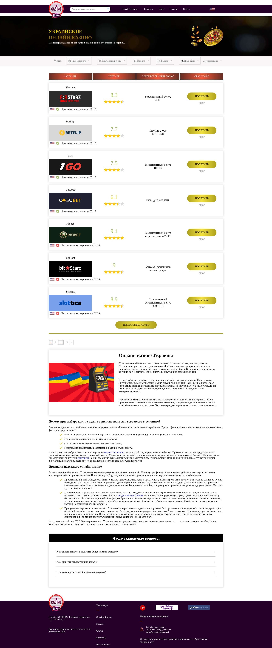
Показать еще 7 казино (136, 325)
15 (66, 342)
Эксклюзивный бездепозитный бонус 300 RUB (158, 302)
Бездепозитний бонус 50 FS (158, 98)
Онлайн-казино (129, 9)
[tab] (136, 551)
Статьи (186, 9)
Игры (161, 9)
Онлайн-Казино (103, 617)
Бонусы (148, 9)
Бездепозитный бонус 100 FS (158, 166)
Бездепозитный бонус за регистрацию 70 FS (158, 234)
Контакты (100, 637)
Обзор (202, 103)
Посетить (202, 96)
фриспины (83, 458)
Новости (174, 9)
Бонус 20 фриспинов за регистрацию (158, 268)
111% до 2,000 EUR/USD (158, 132)
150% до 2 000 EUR (158, 200)
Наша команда (103, 644)
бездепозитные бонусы (130, 495)
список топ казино (114, 452)
